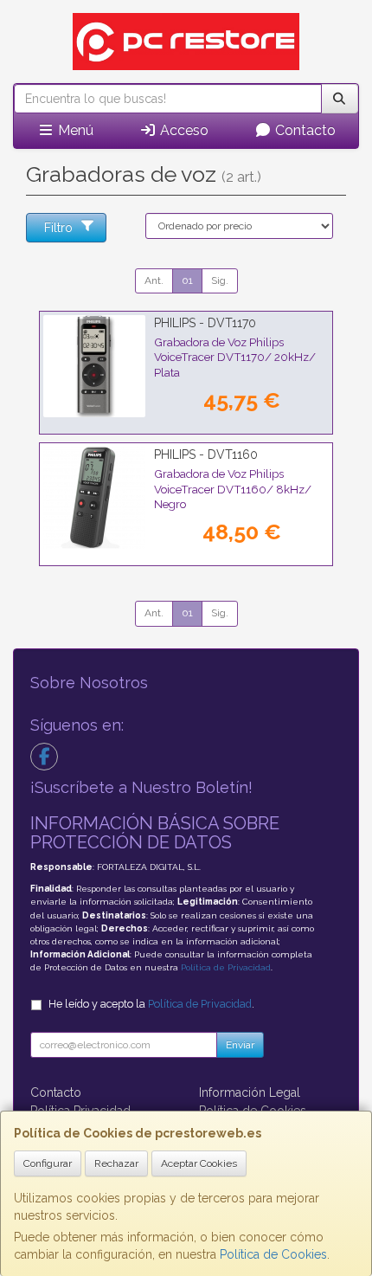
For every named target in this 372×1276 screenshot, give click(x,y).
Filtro (58, 228)
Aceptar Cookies (199, 1163)
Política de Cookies (273, 1254)
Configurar (47, 1163)
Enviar (240, 1045)
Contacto (304, 130)
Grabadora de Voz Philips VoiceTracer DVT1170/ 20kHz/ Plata (235, 357)
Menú (74, 130)
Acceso (182, 130)
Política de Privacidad (226, 967)
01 (187, 280)
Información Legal (249, 1092)
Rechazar (116, 1163)
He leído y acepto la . (151, 1003)
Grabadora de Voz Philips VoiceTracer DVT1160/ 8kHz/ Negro (232, 489)
